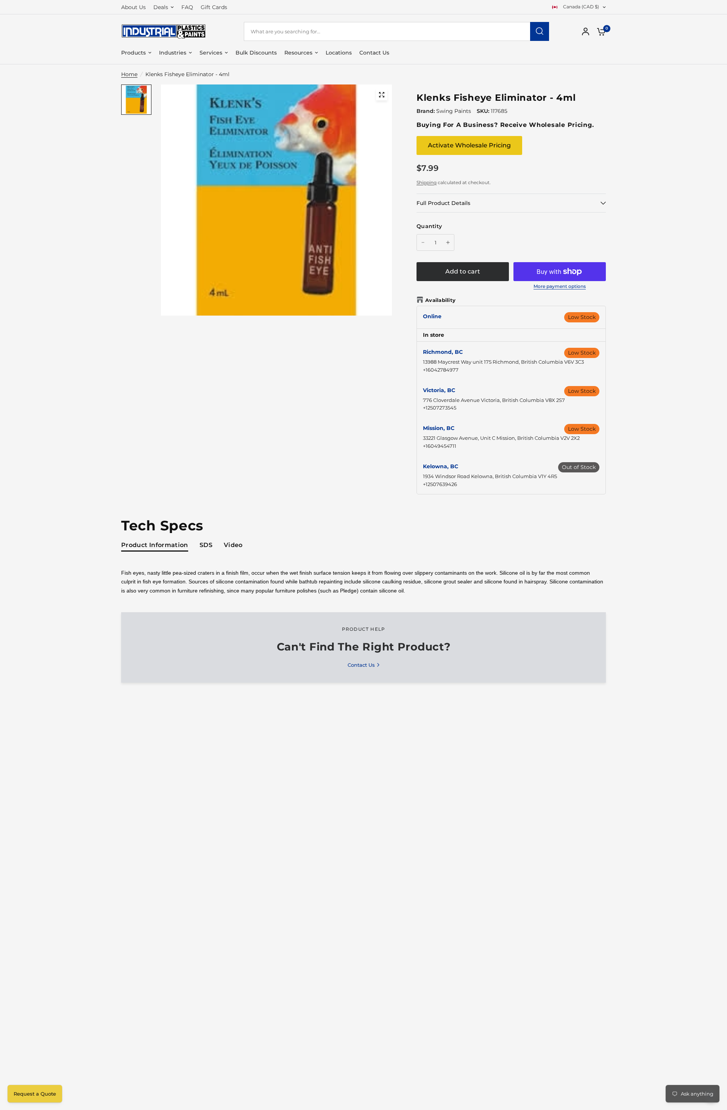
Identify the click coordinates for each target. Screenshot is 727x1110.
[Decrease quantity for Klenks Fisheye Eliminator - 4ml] (423, 242)
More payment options (560, 286)
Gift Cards (214, 7)
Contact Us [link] (361, 665)
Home (129, 74)
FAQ (187, 7)
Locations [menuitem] (339, 52)
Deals (160, 7)
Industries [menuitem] (172, 52)
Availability (440, 300)
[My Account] (585, 31)
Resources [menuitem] (298, 52)
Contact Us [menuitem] (374, 52)
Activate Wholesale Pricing (469, 145)
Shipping (427, 182)
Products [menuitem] (133, 52)
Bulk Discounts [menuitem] (256, 52)
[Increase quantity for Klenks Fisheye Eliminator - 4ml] (448, 242)
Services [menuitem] (211, 52)
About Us (133, 7)
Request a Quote (35, 1094)
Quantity (429, 226)
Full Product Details (443, 203)
